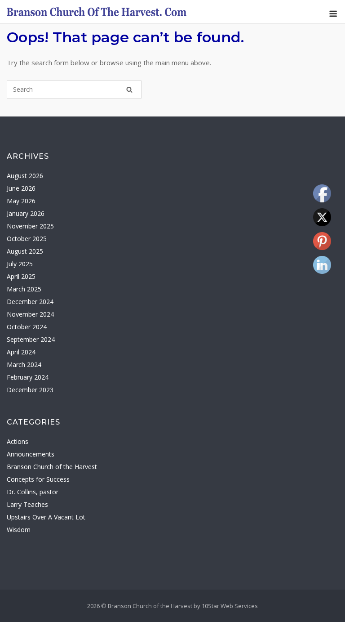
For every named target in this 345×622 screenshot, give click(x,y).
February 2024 (28, 377)
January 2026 (25, 213)
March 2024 (24, 364)
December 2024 (30, 301)
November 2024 (30, 314)
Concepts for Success (38, 479)
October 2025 (27, 238)
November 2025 (30, 226)
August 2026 (25, 175)
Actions (17, 441)
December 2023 (30, 389)
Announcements (30, 454)
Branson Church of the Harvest (52, 466)
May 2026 (21, 201)
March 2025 (24, 289)
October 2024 (27, 326)
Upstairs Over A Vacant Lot (46, 517)
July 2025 (20, 264)
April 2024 (21, 352)
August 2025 (25, 251)
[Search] (129, 89)
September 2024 (31, 339)
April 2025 (21, 276)
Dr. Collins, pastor (32, 492)
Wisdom (19, 529)
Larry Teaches (27, 504)
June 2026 (21, 188)
